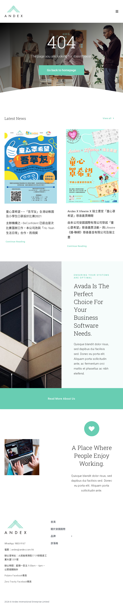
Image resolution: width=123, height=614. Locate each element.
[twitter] (104, 601)
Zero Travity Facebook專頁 (18, 581)
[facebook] (98, 601)
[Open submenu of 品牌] (71, 537)
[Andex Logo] (13, 7)
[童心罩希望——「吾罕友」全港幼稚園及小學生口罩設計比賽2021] (30, 166)
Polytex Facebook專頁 (15, 575)
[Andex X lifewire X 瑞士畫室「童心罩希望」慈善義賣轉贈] (92, 166)
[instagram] (117, 601)
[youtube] (110, 601)
